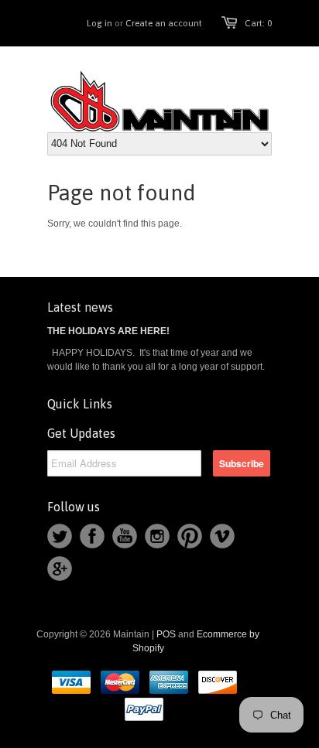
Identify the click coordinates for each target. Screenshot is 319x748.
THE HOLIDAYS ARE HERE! (108, 331)
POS (166, 634)
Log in (99, 23)
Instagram (157, 536)
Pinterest (189, 536)
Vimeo (222, 536)
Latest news (80, 307)
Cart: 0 (258, 23)
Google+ (59, 568)
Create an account (163, 23)
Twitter (59, 536)
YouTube (124, 536)
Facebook (92, 536)
